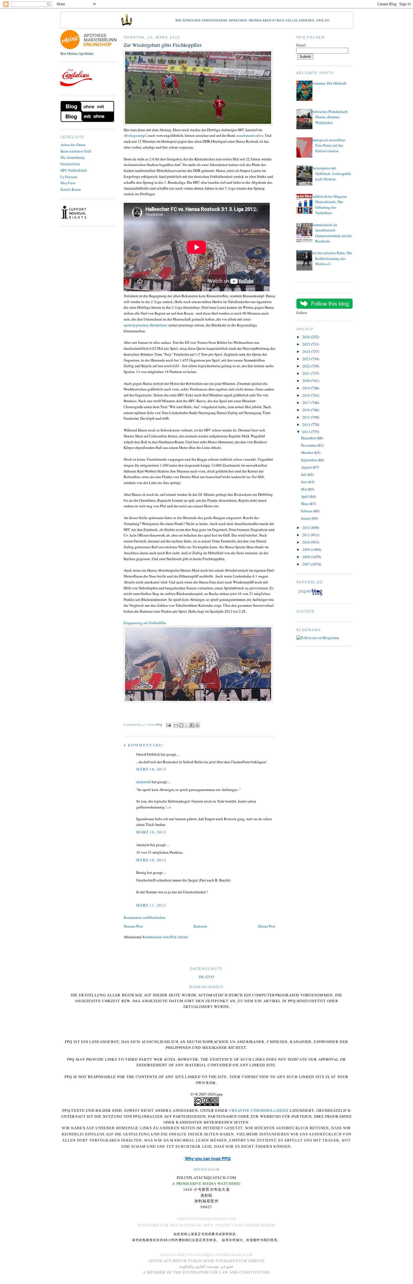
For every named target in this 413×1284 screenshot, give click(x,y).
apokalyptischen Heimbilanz (145, 325)
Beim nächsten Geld (75, 151)
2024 (306, 351)
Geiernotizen (70, 163)
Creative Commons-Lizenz (259, 1110)
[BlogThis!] (181, 725)
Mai (304, 489)
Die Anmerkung (72, 157)
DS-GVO (206, 976)
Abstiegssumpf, (136, 135)
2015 (306, 417)
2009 (306, 549)
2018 (306, 395)
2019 (306, 387)
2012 (306, 527)
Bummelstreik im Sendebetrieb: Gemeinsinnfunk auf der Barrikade (331, 233)
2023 (306, 358)
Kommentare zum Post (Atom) (165, 936)
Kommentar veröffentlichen (144, 917)
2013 (306, 431)
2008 (306, 556)
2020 (306, 380)
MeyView (67, 182)
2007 (306, 564)
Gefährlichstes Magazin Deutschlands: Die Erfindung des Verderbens (329, 204)
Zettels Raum (70, 189)
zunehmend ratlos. (250, 135)
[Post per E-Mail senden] (168, 724)
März (305, 503)
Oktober (307, 452)
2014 (306, 424)
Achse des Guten (73, 144)
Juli (304, 474)
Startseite (200, 926)
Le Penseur (68, 176)
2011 (306, 534)
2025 (306, 344)
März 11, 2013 (151, 905)
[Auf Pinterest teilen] (197, 725)
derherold (143, 781)
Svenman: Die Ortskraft (328, 83)
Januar (306, 518)
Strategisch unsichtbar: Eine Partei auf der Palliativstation (328, 145)
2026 (306, 336)
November (309, 445)
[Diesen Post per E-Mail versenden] (176, 725)
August (307, 467)
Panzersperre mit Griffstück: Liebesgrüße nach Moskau (331, 173)
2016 (306, 409)
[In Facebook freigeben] (192, 725)
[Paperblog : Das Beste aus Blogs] (310, 595)
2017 (306, 402)
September (309, 459)
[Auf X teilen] (186, 725)
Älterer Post (266, 926)
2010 (306, 542)
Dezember (309, 437)
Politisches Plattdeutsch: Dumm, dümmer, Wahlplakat (329, 117)
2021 (306, 373)
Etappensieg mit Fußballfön (145, 622)
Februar (307, 510)
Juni (304, 481)
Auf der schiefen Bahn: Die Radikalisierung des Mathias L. (331, 258)
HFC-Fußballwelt (73, 170)
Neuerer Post (133, 926)
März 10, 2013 (151, 769)
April (305, 496)
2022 (306, 366)
